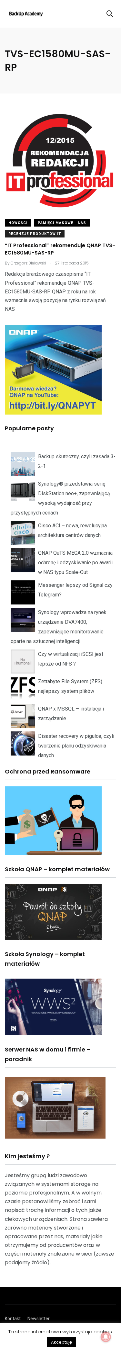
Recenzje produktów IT (34, 234)
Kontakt (13, 1318)
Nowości (17, 223)
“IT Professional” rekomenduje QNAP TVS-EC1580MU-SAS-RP (60, 249)
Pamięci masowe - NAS (62, 223)
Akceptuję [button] (61, 1342)
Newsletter (38, 1318)
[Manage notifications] (106, 1337)
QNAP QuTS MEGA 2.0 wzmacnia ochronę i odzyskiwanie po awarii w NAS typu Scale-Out (75, 562)
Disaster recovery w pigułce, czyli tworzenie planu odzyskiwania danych (76, 745)
